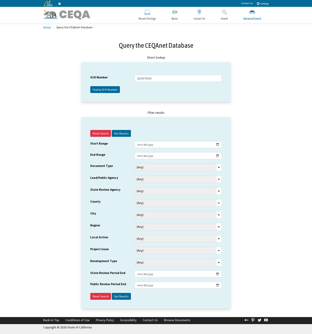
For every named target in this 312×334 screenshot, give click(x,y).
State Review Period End (107, 273)
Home (47, 27)
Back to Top (51, 320)
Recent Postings (147, 18)
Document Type (101, 166)
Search (224, 18)
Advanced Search (252, 18)
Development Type (103, 261)
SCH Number (99, 77)
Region (95, 225)
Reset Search (101, 133)
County (95, 202)
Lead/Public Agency (104, 178)
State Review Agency (105, 190)
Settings (264, 3)
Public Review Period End (108, 284)
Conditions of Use (77, 320)
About (175, 18)
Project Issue (99, 249)
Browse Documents (177, 320)
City (93, 213)
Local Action (99, 237)
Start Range (99, 143)
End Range (97, 155)
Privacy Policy (105, 320)
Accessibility (128, 320)
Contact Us (247, 3)
